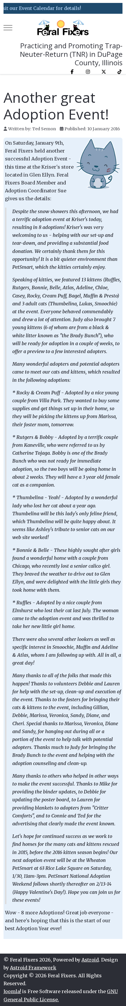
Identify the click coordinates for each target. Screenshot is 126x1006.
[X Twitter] (104, 72)
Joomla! (12, 991)
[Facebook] (72, 72)
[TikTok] (119, 72)
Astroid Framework (33, 968)
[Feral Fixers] (63, 27)
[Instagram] (88, 72)
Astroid (90, 960)
